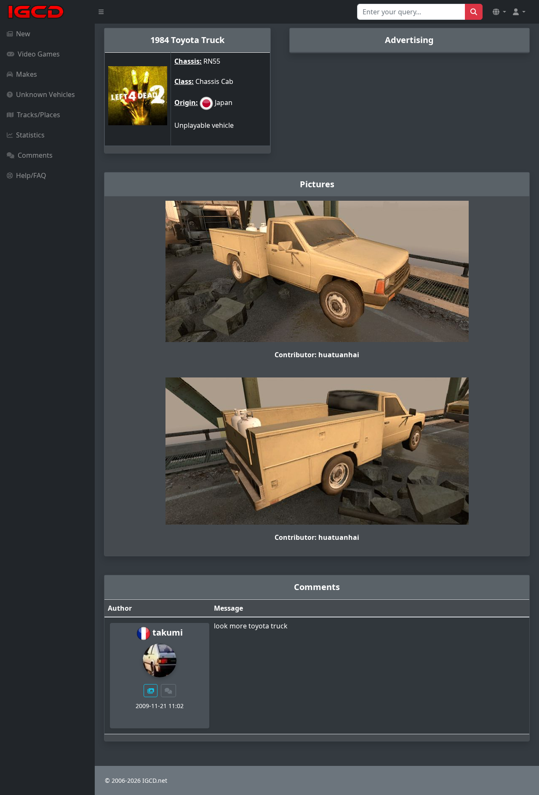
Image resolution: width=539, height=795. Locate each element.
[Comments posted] (168, 690)
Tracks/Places (38, 114)
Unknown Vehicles (45, 94)
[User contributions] (151, 690)
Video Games (39, 54)
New (23, 33)
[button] (499, 11)
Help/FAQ (31, 175)
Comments (35, 155)
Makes (26, 74)
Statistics (30, 135)
